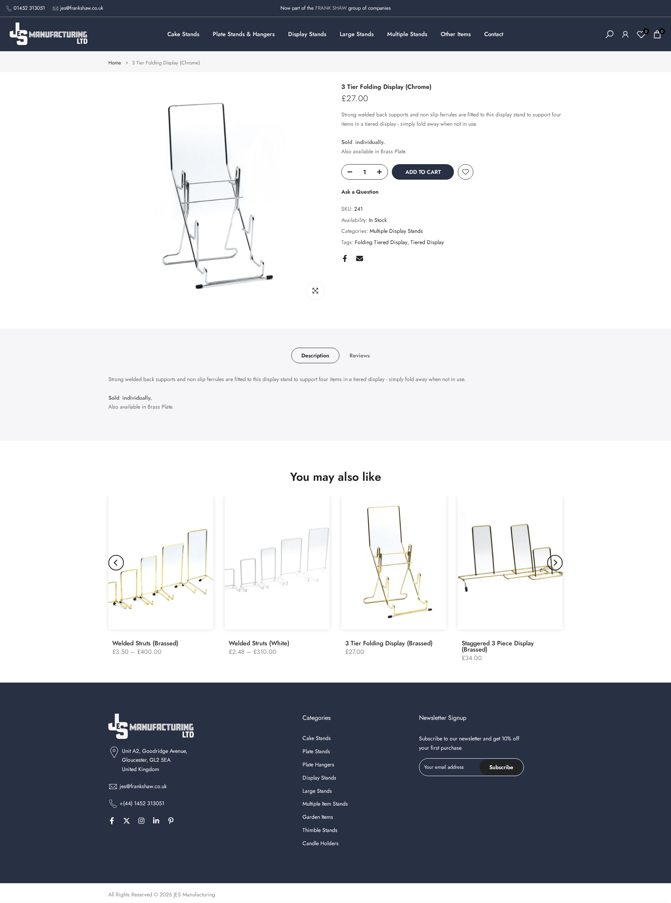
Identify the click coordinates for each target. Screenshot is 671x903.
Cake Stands (183, 34)
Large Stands (357, 34)
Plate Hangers (318, 764)
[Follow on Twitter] (126, 820)
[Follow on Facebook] (111, 820)
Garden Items (317, 817)
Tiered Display (427, 242)
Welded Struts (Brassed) (145, 643)
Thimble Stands (319, 830)
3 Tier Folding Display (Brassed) (389, 643)
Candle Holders (320, 843)
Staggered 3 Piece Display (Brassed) (498, 646)
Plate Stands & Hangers (244, 34)
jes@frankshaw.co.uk (81, 8)
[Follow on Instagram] (141, 820)
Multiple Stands (407, 34)
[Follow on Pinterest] (170, 820)
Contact (493, 34)
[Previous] (116, 562)
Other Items (456, 34)
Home (114, 62)
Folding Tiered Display (381, 242)
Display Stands (307, 34)
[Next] (555, 562)
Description (315, 355)
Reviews (359, 355)
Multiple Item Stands (325, 804)
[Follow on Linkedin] (156, 820)
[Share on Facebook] (344, 258)
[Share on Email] (359, 258)
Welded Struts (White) (259, 643)
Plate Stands (316, 751)
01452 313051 (29, 8)
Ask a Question (360, 192)
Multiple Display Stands (396, 231)
